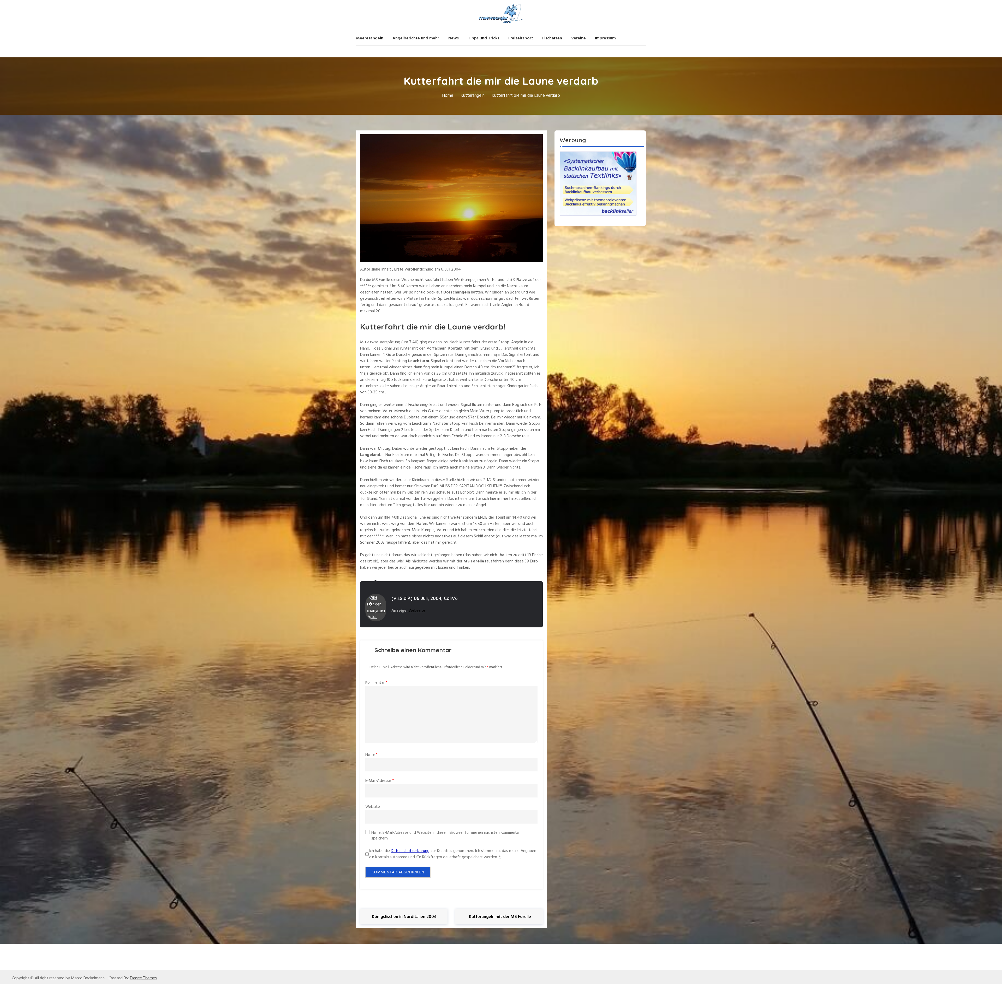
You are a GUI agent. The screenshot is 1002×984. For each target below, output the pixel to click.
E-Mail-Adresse (379, 781)
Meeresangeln (369, 38)
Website (372, 807)
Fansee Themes (143, 978)
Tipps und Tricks (483, 38)
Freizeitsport (520, 38)
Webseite (417, 611)
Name (371, 755)
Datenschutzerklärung (410, 851)
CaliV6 (451, 598)
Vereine (578, 38)
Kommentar (376, 683)
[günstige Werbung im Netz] (598, 183)
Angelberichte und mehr (415, 38)
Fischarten (552, 38)
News (453, 38)
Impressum (605, 38)
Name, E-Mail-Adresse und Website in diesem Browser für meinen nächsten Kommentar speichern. (445, 836)
